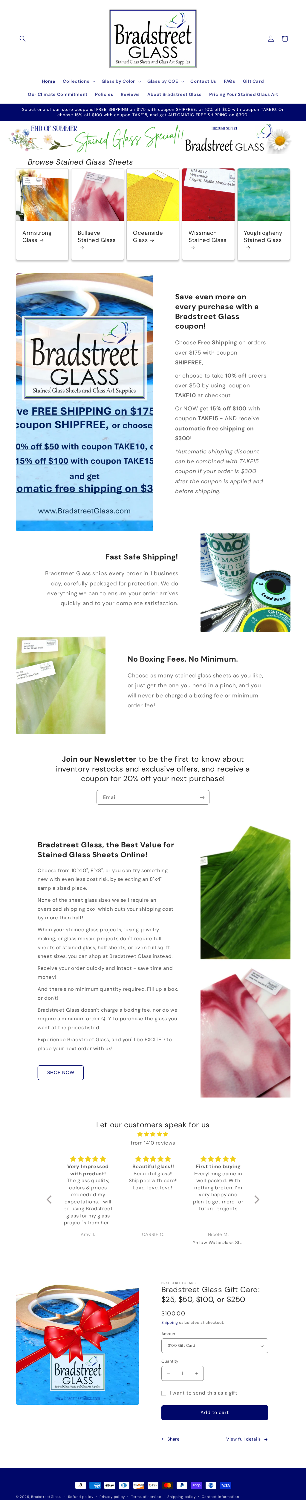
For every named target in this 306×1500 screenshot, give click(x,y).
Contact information (220, 1497)
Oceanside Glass (148, 236)
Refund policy (81, 1497)
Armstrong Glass (37, 236)
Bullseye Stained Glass (96, 236)
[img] (153, 1134)
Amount (169, 1333)
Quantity (170, 1361)
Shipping (169, 1322)
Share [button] (173, 1439)
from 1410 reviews (153, 1142)
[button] (23, 39)
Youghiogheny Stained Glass (263, 236)
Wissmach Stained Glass (207, 236)
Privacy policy (112, 1497)
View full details (243, 1439)
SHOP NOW (60, 1072)
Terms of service (146, 1497)
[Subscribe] (202, 797)
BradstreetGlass (46, 1497)
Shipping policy (181, 1497)
